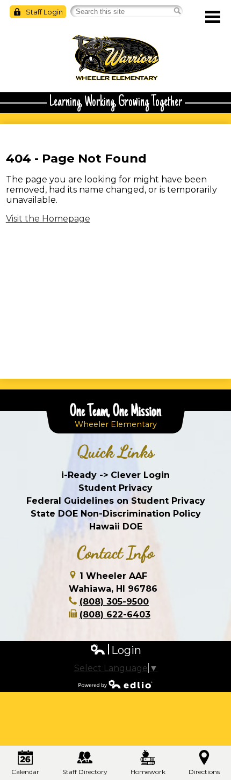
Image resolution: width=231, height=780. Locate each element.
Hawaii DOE (115, 526)
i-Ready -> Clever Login (115, 475)
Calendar (25, 772)
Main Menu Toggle (212, 17)
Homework (148, 772)
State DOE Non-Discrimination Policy (116, 514)
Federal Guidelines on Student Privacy (115, 501)
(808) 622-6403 (115, 614)
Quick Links (115, 451)
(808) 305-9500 (114, 602)
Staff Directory (84, 772)
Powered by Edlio (115, 684)
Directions (204, 772)
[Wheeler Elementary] (115, 58)
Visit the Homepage (48, 219)
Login (115, 650)
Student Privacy (115, 488)
